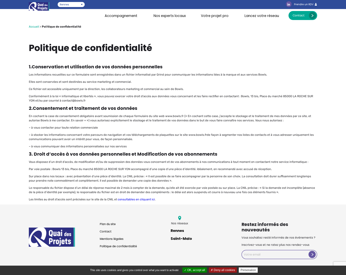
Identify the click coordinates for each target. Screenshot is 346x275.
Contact (299, 15)
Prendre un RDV (303, 4)
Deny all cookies (224, 270)
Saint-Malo (181, 238)
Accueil (34, 26)
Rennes (177, 230)
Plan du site (108, 224)
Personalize (248, 270)
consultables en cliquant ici (136, 199)
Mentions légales (111, 239)
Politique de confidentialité (118, 246)
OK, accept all (196, 270)
